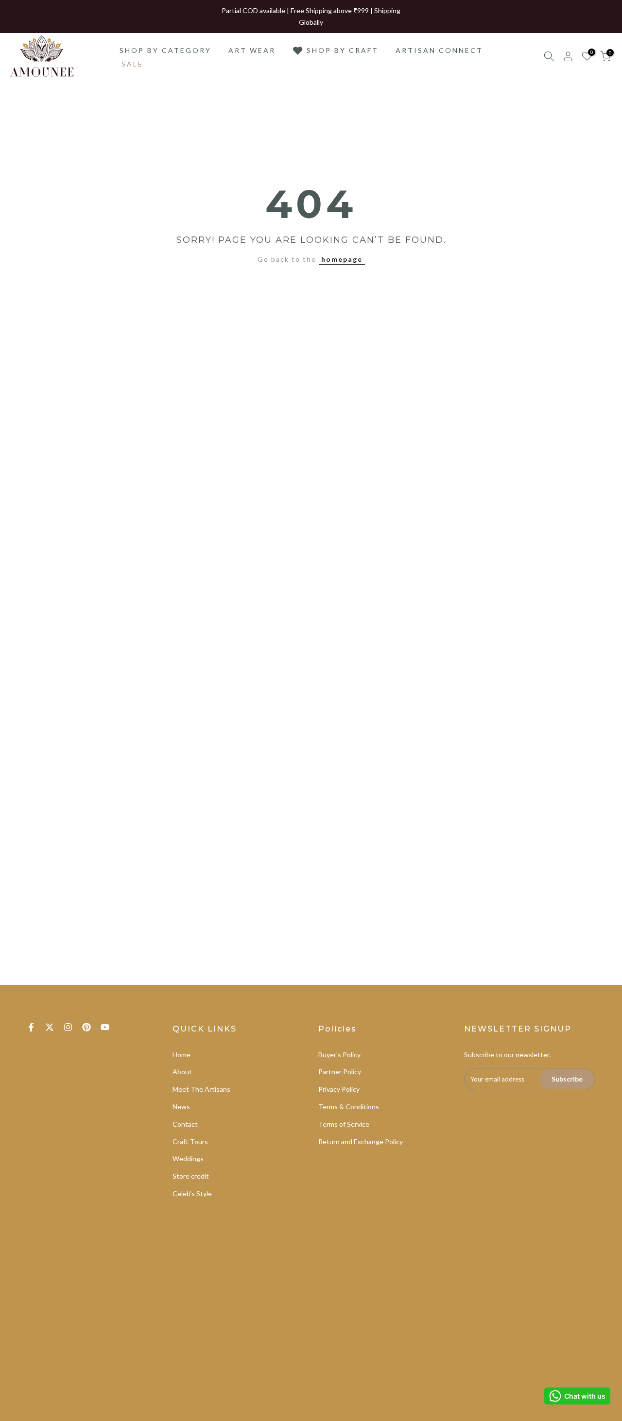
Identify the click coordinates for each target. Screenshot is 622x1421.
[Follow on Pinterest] (86, 1027)
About (182, 1071)
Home (181, 1054)
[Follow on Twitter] (49, 1027)
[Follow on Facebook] (31, 1027)
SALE (132, 64)
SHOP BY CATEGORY (165, 50)
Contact (185, 1124)
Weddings (188, 1158)
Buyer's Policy (339, 1054)
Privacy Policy (339, 1089)
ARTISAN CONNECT (439, 50)
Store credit (191, 1176)
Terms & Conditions (348, 1106)
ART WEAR (252, 50)
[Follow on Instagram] (68, 1027)
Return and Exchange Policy (360, 1141)
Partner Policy (339, 1071)
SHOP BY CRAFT (343, 50)
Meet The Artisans (201, 1089)
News (181, 1106)
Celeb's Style (192, 1193)
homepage (342, 259)
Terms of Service (343, 1124)
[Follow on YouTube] (105, 1027)
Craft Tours (190, 1141)
